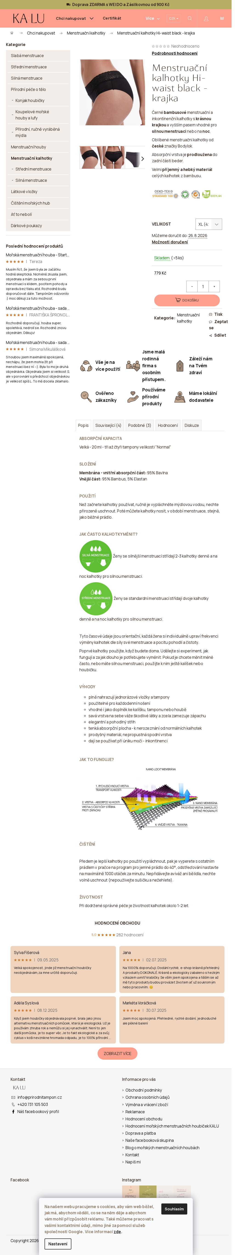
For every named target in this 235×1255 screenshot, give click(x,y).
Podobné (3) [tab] (139, 425)
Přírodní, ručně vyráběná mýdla (38, 132)
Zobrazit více (117, 1053)
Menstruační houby (28, 147)
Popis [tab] (83, 425)
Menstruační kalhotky (31, 158)
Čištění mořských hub (30, 203)
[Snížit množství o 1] (192, 286)
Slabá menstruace (27, 55)
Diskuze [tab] (192, 425)
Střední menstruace (29, 66)
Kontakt (132, 1154)
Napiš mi (133, 1162)
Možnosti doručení (170, 242)
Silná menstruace (26, 78)
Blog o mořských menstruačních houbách (162, 1147)
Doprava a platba (141, 1133)
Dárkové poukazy (26, 225)
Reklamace (135, 1111)
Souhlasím (174, 1209)
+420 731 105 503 (32, 1104)
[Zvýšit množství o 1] (214, 286)
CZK (172, 18)
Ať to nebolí (21, 214)
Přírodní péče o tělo (28, 89)
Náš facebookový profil (38, 1111)
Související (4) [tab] (108, 425)
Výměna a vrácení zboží (147, 1104)
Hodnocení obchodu (117, 923)
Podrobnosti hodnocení (175, 53)
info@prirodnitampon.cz (39, 1097)
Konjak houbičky (30, 100)
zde (117, 1231)
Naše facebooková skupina (150, 1140)
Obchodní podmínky (144, 1090)
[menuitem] (74, 18)
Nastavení (57, 1243)
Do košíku (190, 300)
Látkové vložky (24, 191)
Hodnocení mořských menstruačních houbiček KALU (172, 1126)
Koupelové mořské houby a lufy (32, 115)
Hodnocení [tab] (168, 425)
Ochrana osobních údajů (148, 1097)
